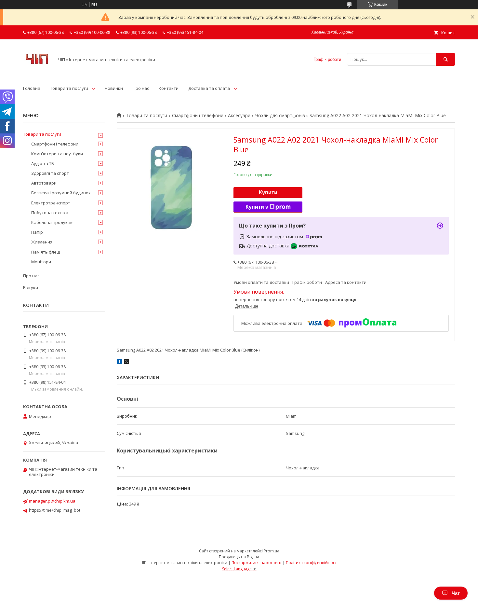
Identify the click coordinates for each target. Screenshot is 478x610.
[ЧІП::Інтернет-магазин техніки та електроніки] (37, 71)
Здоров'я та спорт (50, 173)
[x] (126, 362)
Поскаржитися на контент (257, 562)
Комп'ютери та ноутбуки (57, 154)
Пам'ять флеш (45, 252)
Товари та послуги (69, 88)
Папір (37, 232)
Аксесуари (239, 115)
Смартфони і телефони (197, 115)
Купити (268, 192)
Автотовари (44, 183)
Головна (31, 88)
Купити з (257, 207)
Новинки (114, 88)
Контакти (169, 88)
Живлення (41, 242)
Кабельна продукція (52, 222)
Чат (456, 593)
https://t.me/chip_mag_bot (54, 510)
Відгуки (30, 287)
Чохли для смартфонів (280, 115)
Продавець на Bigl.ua (239, 557)
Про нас (141, 88)
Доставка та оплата (209, 88)
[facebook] (119, 362)
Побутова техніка (49, 212)
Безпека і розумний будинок (61, 193)
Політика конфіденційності (312, 562)
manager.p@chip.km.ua (52, 501)
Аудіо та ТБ (42, 163)
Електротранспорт (50, 203)
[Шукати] (445, 59)
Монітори (41, 262)
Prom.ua (271, 551)
